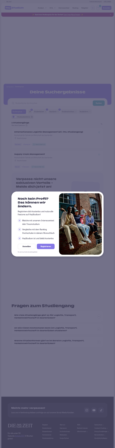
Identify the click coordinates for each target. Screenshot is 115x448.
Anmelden (26, 246)
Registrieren (46, 246)
